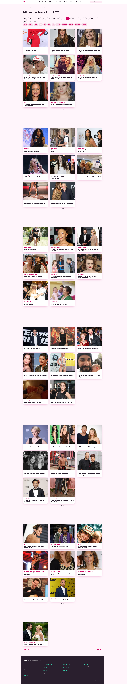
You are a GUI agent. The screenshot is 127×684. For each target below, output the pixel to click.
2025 (30, 18)
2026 (25, 18)
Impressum (40, 680)
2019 (58, 18)
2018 (63, 18)
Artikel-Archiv (31, 7)
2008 (34, 21)
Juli (53, 24)
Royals (65, 1)
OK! (24, 2)
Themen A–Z (86, 666)
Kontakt (45, 680)
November (77, 24)
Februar (30, 24)
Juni (49, 24)
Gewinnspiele (79, 1)
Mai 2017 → (99, 649)
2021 (49, 18)
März (36, 24)
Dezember (84, 24)
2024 (34, 18)
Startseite (25, 7)
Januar (25, 24)
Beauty (45, 673)
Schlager (51, 1)
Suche (85, 669)
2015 (77, 18)
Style (71, 1)
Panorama (66, 670)
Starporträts (59, 1)
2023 (39, 18)
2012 (92, 18)
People (35, 1)
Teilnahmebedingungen (70, 680)
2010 (25, 21)
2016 (73, 18)
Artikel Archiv (28, 680)
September (64, 24)
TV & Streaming (43, 1)
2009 (30, 21)
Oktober (71, 24)
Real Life (25, 669)
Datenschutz (34, 680)
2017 (68, 18)
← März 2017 (26, 649)
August (58, 24)
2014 (82, 18)
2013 (87, 18)
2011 (96, 18)
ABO (24, 680)
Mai (45, 24)
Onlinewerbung (57, 680)
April (41, 24)
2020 (53, 18)
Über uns (62, 680)
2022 (44, 18)
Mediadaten (50, 680)
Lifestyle (66, 667)
